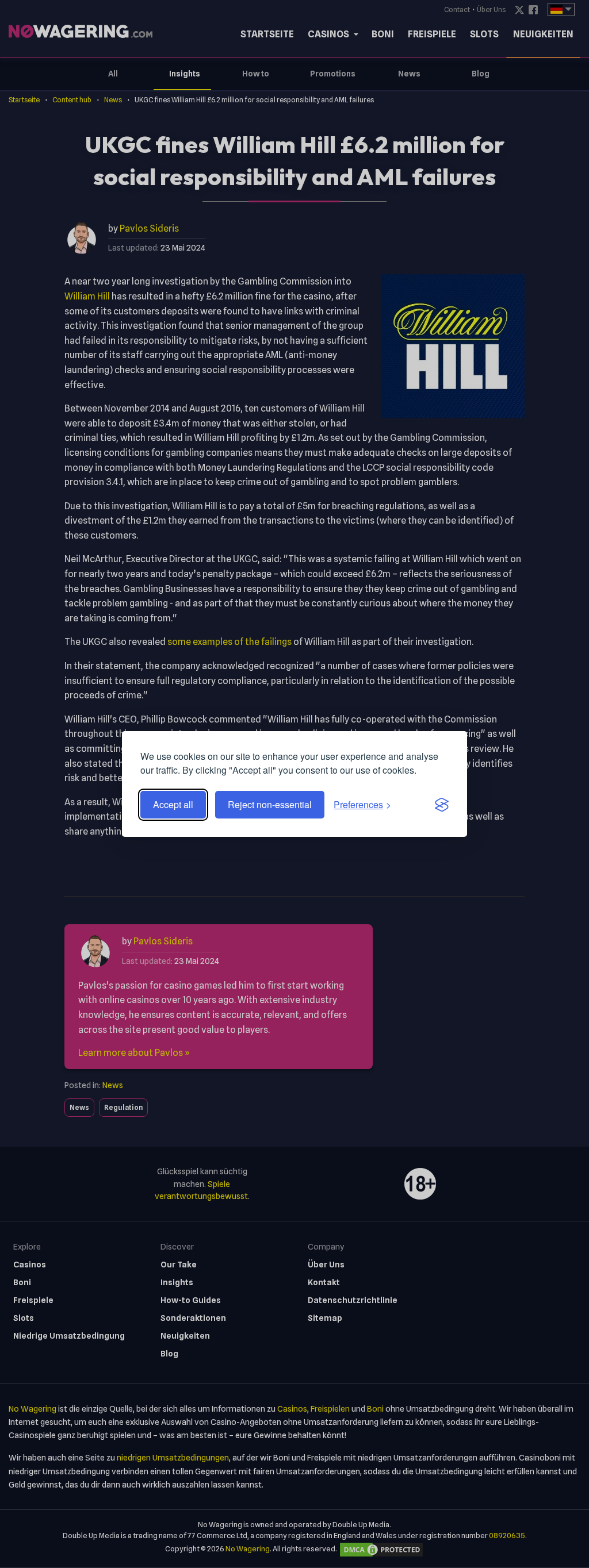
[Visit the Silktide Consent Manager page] (442, 805)
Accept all (173, 804)
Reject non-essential (270, 804)
